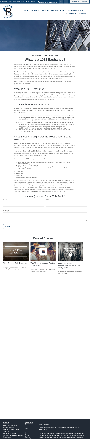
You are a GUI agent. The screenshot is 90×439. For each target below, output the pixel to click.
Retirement (28, 425)
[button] (26, 10)
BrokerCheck (43, 429)
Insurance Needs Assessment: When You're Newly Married (69, 265)
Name (5, 199)
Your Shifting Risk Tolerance (15, 263)
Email (47, 199)
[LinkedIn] (61, 2)
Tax (26, 433)
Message (6, 211)
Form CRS (46, 424)
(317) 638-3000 (31, 1)
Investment (28, 427)
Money (27, 435)
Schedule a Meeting (80, 1)
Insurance (28, 431)
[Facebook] (66, 2)
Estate (27, 429)
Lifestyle (27, 437)
